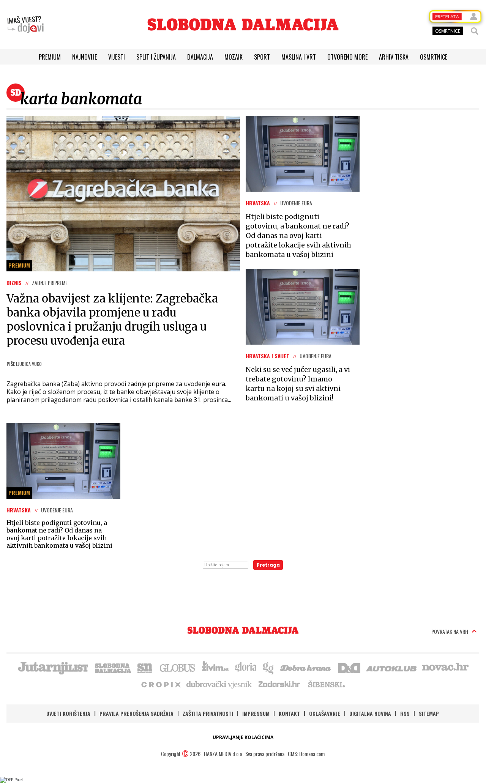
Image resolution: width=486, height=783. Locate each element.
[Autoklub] (391, 667)
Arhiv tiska (394, 56)
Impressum (256, 713)
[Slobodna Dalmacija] (243, 24)
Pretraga (268, 565)
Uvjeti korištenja (68, 713)
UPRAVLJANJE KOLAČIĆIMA (243, 737)
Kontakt (289, 713)
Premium (50, 56)
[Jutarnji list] (52, 667)
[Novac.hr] (445, 667)
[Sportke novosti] (145, 667)
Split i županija (156, 56)
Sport (262, 56)
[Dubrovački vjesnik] (219, 684)
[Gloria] (245, 667)
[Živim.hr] (215, 667)
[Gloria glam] (268, 667)
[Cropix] (160, 684)
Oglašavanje (324, 713)
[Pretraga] (474, 31)
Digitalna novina (370, 713)
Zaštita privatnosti (208, 713)
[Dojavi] (25, 24)
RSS (405, 713)
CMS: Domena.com (306, 754)
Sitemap (429, 713)
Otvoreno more (347, 56)
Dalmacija (200, 56)
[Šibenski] (326, 684)
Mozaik (233, 56)
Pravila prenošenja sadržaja (136, 713)
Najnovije (84, 56)
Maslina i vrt (298, 56)
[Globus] (178, 667)
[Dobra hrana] (306, 667)
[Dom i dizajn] (349, 667)
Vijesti (116, 56)
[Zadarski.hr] (279, 684)
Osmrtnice (433, 56)
